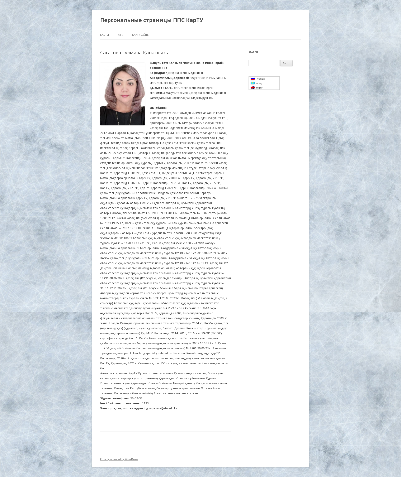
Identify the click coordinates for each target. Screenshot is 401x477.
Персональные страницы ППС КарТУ (151, 20)
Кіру (120, 35)
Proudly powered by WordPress (119, 459)
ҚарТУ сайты (140, 35)
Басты (104, 35)
